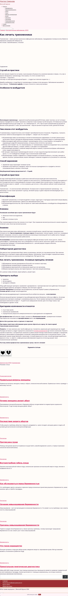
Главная (5, 581)
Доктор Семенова (7, 1)
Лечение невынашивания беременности (19, 504)
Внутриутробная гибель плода (14, 463)
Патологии (8, 17)
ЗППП (6, 11)
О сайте (4, 24)
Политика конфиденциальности (12, 582)
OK (39, 594)
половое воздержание (40, 331)
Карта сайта (6, 584)
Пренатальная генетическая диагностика (20, 566)
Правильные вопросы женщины (15, 380)
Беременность (9, 8)
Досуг (6, 13)
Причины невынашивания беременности (19, 525)
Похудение (8, 19)
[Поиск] (65, 577)
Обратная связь (7, 586)
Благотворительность (10, 9)
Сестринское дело (9, 22)
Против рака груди (9, 442)
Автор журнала (6, 25)
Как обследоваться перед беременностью (19, 483)
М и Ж (6, 16)
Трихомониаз (16, 363)
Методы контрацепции (11, 14)
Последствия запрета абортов (14, 421)
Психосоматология (10, 21)
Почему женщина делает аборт (15, 400)
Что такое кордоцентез (11, 546)
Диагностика (4, 363)
